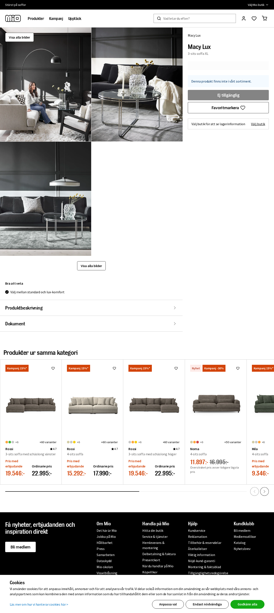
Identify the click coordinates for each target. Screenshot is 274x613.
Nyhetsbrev (242, 549)
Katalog (240, 542)
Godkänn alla (247, 604)
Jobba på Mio (106, 536)
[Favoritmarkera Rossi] (53, 368)
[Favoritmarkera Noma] (237, 368)
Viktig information (201, 555)
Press (101, 549)
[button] (45, 84)
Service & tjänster (154, 536)
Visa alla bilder (19, 37)
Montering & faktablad (204, 567)
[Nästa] (264, 491)
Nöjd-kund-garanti (201, 561)
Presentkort (151, 560)
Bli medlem (20, 547)
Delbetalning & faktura (159, 554)
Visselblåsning (107, 573)
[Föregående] (254, 491)
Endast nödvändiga (207, 604)
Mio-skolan (105, 567)
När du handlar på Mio (157, 566)
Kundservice (196, 530)
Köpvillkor (149, 572)
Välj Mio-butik (256, 5)
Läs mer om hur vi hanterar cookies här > (39, 604)
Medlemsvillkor (245, 536)
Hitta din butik (152, 530)
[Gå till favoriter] (254, 18)
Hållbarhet (105, 542)
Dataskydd (104, 561)
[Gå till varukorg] (264, 18)
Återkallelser (197, 549)
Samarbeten (106, 555)
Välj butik (258, 124)
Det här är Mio (107, 530)
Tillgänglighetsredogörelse (208, 573)
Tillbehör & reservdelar (204, 542)
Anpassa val (168, 604)
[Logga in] (243, 18)
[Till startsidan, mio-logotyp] (13, 18)
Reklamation (197, 536)
